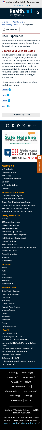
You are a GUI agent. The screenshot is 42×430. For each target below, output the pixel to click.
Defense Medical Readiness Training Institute (16, 202)
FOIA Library (6, 300)
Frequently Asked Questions (11, 307)
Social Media (6, 280)
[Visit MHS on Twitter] (23, 126)
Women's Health (7, 260)
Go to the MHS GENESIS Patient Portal (15, 340)
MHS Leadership (7, 169)
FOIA (27, 382)
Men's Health (6, 257)
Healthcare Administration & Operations (14, 235)
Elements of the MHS (9, 172)
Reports (4, 323)
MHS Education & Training (13, 192)
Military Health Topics (11, 215)
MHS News (6, 264)
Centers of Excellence (9, 241)
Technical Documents (9, 326)
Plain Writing (14, 396)
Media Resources (7, 284)
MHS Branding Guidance (10, 185)
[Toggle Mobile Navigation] (3, 13)
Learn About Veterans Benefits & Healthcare (16, 348)
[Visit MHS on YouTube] (29, 126)
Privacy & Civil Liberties (9, 251)
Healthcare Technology (9, 244)
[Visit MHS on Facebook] (18, 126)
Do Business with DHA (9, 358)
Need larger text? (12, 29)
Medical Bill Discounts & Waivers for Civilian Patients (19, 248)
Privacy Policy (26, 373)
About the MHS (8, 166)
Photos (4, 271)
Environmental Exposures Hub (12, 232)
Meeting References (8, 310)
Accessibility (15, 382)
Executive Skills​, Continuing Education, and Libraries (19, 205)
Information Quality (11, 391)
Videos (4, 274)
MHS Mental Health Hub (9, 228)
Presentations (6, 316)
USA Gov (27, 396)
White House (15, 400)
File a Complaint (7, 364)
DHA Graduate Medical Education (13, 199)
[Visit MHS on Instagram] (7, 126)
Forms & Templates (8, 304)
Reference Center (9, 287)
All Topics (5, 219)
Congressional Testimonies (10, 294)
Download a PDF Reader (10, 423)
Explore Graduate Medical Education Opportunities (18, 361)
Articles (4, 268)
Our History (5, 182)
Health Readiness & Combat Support (14, 238)
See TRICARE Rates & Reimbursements (15, 352)
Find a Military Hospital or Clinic (12, 337)
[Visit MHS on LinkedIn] (13, 126)
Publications (6, 320)
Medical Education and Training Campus (15, 208)
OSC (27, 400)
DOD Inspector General (19, 386)
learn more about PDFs (29, 423)
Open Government (29, 391)
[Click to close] (39, 157)
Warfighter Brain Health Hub (11, 225)
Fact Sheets (6, 297)
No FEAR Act (11, 377)
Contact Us (5, 188)
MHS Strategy (6, 175)
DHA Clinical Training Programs (12, 196)
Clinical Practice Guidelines (11, 291)
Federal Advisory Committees (11, 179)
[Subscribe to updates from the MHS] (34, 126)
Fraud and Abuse (27, 377)
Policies (4, 313)
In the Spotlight (7, 277)
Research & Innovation (9, 254)
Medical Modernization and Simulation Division (17, 212)
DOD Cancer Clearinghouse (11, 222)
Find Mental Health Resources (11, 355)
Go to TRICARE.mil (8, 333)
